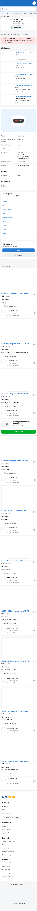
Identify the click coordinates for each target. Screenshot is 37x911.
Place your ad (18, 431)
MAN (4, 213)
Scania (5, 225)
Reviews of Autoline (8, 851)
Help (3, 809)
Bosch (5, 201)
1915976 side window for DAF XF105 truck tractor (19, 711)
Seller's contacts (7, 813)
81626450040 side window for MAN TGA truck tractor (25, 85)
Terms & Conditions (8, 841)
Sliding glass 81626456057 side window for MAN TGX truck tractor (25, 96)
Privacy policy (6, 845)
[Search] (34, 9)
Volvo (4, 229)
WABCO (5, 233)
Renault (5, 221)
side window (21, 136)
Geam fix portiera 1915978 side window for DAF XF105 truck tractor (25, 63)
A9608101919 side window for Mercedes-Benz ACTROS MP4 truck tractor (25, 53)
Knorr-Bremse (7, 209)
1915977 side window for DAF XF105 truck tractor (25, 74)
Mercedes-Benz (8, 217)
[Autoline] (7, 14)
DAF (4, 205)
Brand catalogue (7, 855)
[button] (34, 3)
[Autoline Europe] (12, 3)
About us (5, 806)
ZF (3, 237)
